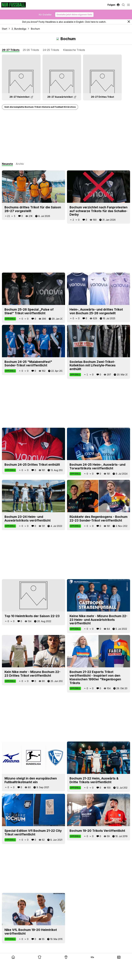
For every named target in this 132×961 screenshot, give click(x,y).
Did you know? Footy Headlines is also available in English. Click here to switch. (64, 21)
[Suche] (123, 5)
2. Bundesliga (19, 28)
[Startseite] (13, 4)
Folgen (111, 4)
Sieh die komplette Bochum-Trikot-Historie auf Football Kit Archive (40, 107)
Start (4, 29)
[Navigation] (128, 5)
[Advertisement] (66, 136)
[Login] (118, 5)
